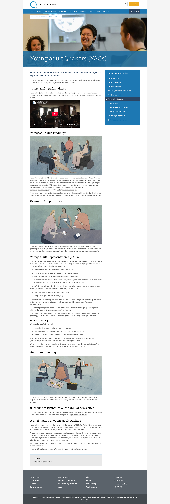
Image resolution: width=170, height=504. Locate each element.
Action (39, 11)
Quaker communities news (117, 120)
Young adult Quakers (115, 99)
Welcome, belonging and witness (119, 91)
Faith (33, 11)
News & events (73, 11)
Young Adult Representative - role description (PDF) (52, 292)
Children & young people (116, 116)
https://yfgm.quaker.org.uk (39, 190)
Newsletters (118, 480)
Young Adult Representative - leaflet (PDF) (48, 296)
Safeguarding (91, 484)
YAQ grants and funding (118, 111)
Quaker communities (50, 11)
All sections (134, 11)
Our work (33, 484)
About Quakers (35, 480)
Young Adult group (93, 443)
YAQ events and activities (119, 107)
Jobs (60, 487)
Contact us (106, 11)
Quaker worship (113, 78)
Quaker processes (114, 87)
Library (98, 11)
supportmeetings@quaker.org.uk (75, 449)
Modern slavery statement (67, 484)
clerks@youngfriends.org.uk (66, 190)
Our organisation (36, 487)
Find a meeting (35, 477)
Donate (134, 4)
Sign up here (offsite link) (78, 415)
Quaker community (114, 82)
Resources (83, 11)
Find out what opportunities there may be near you (71, 249)
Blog (87, 477)
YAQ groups (114, 103)
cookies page (89, 95)
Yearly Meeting (91, 487)
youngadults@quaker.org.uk (42, 461)
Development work (114, 95)
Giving (91, 11)
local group (97, 195)
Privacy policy (85, 499)
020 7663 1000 (111, 497)
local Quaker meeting (71, 443)
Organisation (62, 11)
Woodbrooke (62, 251)
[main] (85, 266)
